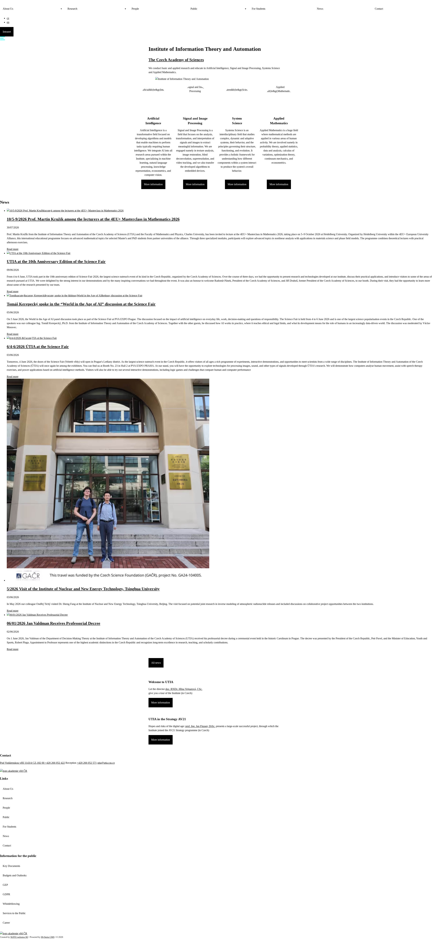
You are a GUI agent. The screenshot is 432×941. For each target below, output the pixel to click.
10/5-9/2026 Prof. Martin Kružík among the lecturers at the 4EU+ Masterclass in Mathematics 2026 (93, 219)
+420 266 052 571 (87, 762)
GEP (5, 884)
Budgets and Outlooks (14, 875)
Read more (12, 249)
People (135, 8)
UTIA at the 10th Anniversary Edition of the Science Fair (56, 261)
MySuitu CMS (47, 937)
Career (6, 922)
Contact (379, 8)
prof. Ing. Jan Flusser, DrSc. (200, 726)
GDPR (6, 894)
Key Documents (11, 866)
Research (72, 8)
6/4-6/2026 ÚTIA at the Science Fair (38, 346)
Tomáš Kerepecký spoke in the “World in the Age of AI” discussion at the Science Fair (81, 304)
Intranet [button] (7, 31)
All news (156, 662)
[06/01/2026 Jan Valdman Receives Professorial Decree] (37, 614)
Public (194, 8)
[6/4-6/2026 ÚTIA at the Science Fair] (32, 338)
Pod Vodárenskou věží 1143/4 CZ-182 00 (22, 762)
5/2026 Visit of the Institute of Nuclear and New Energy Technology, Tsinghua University (83, 589)
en (8, 22)
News (320, 8)
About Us (8, 8)
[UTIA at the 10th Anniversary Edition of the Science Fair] (38, 253)
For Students (258, 8)
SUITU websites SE (19, 937)
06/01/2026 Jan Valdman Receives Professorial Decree (53, 623)
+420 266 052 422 (55, 762)
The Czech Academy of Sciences (176, 60)
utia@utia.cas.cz (106, 762)
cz (8, 18)
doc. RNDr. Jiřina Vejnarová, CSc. (183, 689)
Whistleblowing (11, 903)
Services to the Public (14, 913)
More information (153, 184)
